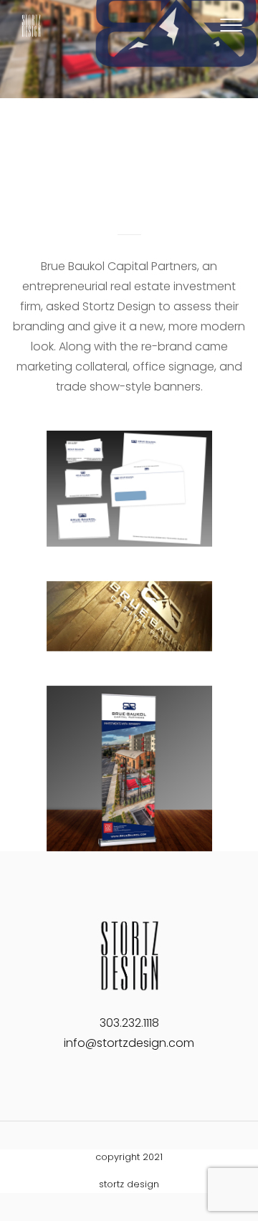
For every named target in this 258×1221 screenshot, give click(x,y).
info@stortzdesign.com (129, 1043)
